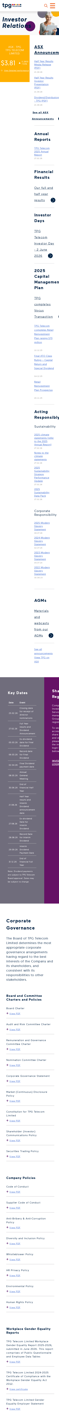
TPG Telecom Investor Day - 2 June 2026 (44, 243)
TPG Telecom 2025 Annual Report (42, 151)
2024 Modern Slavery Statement (42, 541)
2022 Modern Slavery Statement (42, 571)
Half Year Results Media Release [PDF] (43, 64)
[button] (46, 5)
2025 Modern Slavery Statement (42, 526)
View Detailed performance (16, 70)
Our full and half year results (43, 194)
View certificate (18, 1389)
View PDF (14, 1013)
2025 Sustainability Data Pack (42, 492)
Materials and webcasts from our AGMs (41, 623)
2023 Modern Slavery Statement (42, 556)
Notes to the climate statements (41, 456)
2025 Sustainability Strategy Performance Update (42, 474)
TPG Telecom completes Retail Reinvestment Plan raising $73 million (43, 334)
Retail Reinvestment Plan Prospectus (43, 386)
